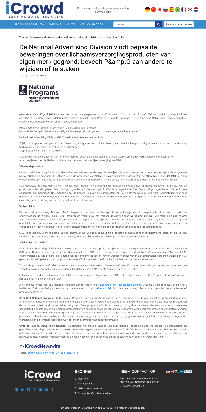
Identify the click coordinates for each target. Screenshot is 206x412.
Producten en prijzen (29, 24)
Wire (75, 352)
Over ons (83, 378)
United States (63, 352)
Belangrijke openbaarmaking (94, 393)
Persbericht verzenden (179, 24)
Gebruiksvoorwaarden (90, 388)
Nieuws (70, 24)
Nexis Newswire (45, 352)
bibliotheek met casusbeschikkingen (120, 284)
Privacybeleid (85, 383)
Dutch (31, 352)
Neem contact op (91, 24)
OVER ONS (55, 24)
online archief (103, 288)
